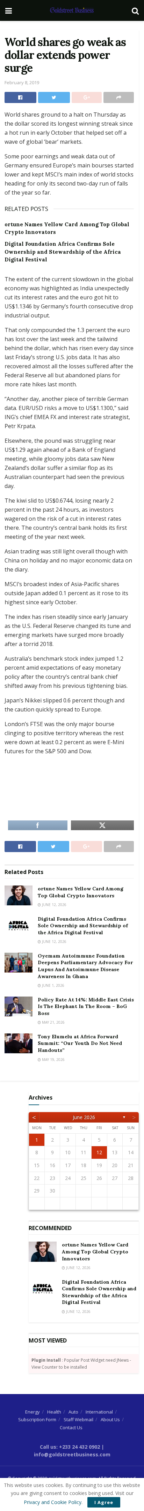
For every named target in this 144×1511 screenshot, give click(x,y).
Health (54, 1412)
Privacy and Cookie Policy (52, 1502)
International (99, 1412)
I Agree (103, 1502)
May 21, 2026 (53, 1022)
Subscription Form (37, 1419)
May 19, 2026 (53, 1059)
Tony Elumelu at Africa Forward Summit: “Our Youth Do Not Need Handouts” (80, 1043)
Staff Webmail (78, 1419)
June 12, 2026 (53, 904)
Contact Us (71, 1427)
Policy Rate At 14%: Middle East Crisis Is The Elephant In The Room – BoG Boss (86, 1006)
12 (99, 1152)
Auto (73, 1412)
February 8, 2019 (22, 82)
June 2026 (84, 1117)
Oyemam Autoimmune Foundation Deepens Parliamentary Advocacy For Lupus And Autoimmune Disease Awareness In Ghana (85, 966)
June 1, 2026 (52, 985)
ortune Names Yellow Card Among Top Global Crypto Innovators (80, 892)
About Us (110, 1419)
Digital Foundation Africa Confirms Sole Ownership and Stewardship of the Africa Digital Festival (63, 252)
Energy (32, 1412)
